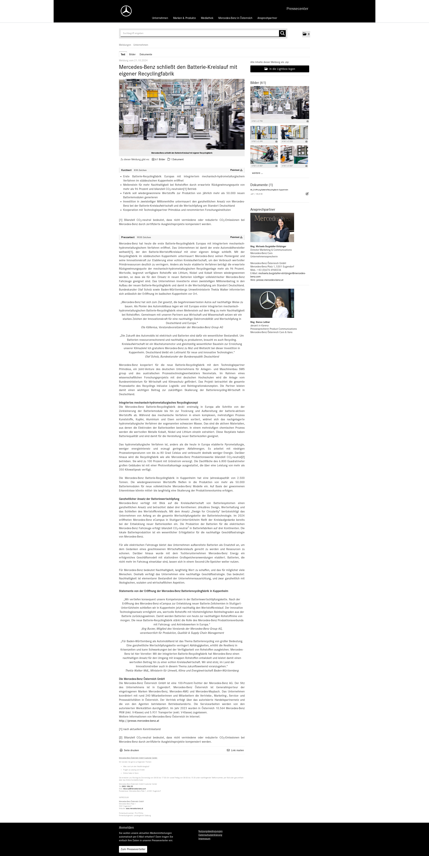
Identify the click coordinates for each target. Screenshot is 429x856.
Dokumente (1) (261, 185)
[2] (243, 457)
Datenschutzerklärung (210, 835)
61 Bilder (160, 159)
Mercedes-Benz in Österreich (235, 18)
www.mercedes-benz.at (134, 808)
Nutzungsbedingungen (210, 831)
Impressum (204, 838)
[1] (185, 189)
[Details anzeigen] (308, 121)
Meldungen (125, 45)
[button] (306, 34)
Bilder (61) (258, 83)
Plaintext (235, 170)
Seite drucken (131, 750)
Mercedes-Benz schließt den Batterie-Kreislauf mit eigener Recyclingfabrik (181, 153)
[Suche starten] (282, 33)
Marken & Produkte (184, 18)
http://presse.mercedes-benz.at (139, 720)
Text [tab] (123, 54)
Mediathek (207, 18)
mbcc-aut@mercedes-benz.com (134, 789)
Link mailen (237, 750)
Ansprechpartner (267, 18)
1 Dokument (177, 159)
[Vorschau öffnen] (182, 114)
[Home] (124, 11)
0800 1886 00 (127, 786)
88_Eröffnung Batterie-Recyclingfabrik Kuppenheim (269, 190)
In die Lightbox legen (282, 68)
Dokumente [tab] (146, 54)
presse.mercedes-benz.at (269, 280)
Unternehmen (160, 18)
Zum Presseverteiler (133, 849)
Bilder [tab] (132, 54)
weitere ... (257, 173)
